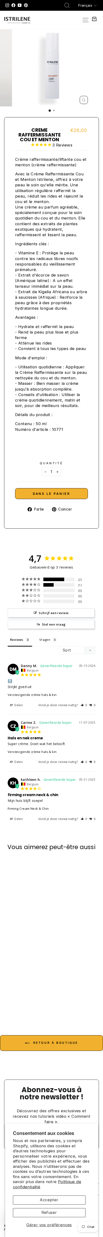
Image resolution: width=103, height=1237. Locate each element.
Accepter (49, 1199)
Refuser (49, 1212)
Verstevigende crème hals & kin (32, 695)
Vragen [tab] (44, 639)
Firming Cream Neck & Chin (28, 808)
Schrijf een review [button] (53, 613)
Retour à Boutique (55, 1043)
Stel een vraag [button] (54, 624)
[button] (84, 705)
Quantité (51, 463)
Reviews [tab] (16, 639)
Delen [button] (18, 705)
